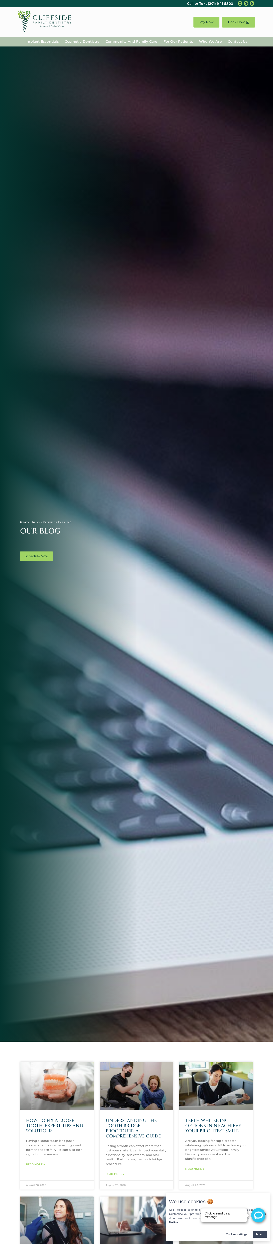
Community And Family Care (131, 41)
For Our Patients (178, 41)
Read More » (35, 1164)
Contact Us (237, 41)
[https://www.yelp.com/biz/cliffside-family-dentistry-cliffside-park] (252, 3)
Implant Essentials (42, 41)
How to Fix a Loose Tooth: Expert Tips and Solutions (54, 1126)
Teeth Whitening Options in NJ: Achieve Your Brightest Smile (213, 1126)
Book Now (236, 22)
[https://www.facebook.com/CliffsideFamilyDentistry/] (240, 3)
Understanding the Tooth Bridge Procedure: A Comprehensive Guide (133, 1128)
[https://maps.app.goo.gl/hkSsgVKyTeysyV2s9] (246, 3)
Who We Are (210, 41)
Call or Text (210, 4)
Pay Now (206, 22)
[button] (36, 556)
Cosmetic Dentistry (82, 41)
